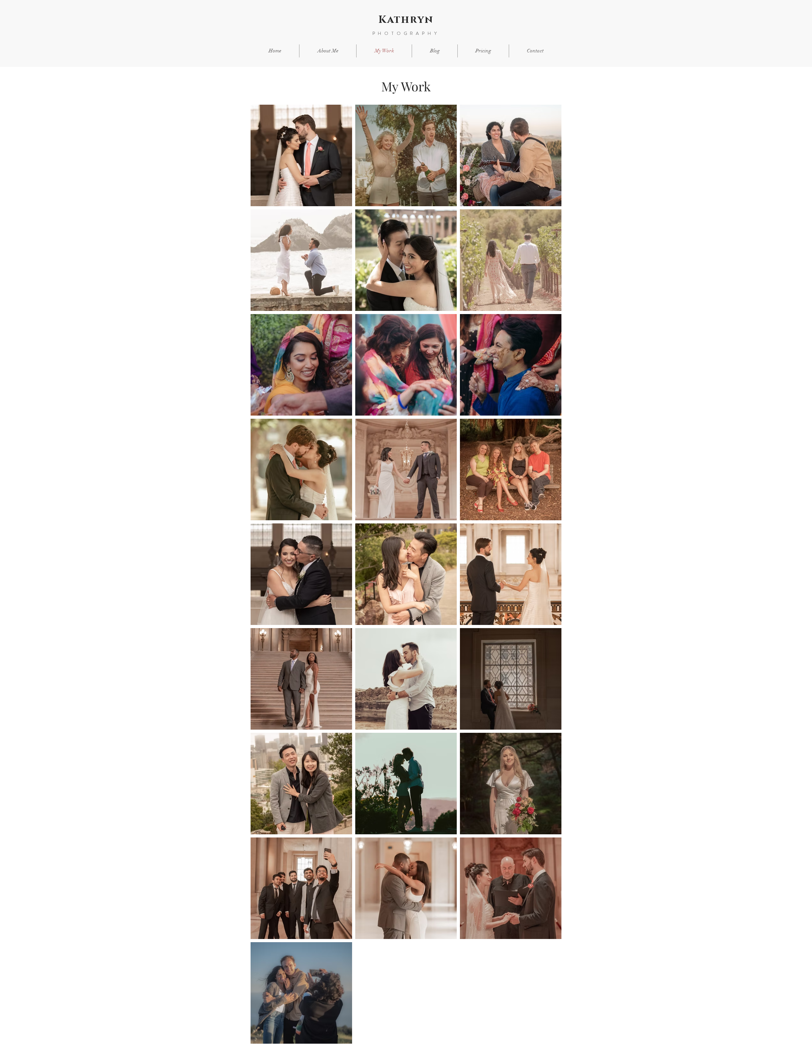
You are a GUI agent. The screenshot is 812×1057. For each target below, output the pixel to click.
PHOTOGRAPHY (406, 33)
